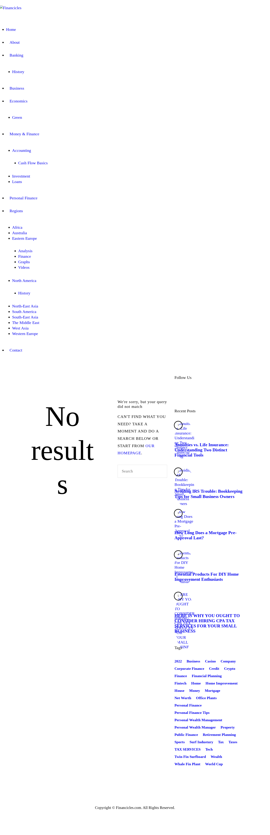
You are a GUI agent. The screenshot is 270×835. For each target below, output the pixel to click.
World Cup (214, 764)
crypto (229, 668)
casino (210, 661)
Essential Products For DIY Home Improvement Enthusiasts (206, 577)
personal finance (188, 705)
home (196, 683)
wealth (216, 757)
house (179, 691)
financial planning (207, 676)
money (194, 691)
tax (221, 742)
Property (228, 727)
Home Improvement (222, 683)
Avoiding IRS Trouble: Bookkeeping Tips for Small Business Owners (208, 494)
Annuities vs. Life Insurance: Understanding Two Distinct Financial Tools (201, 449)
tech (209, 749)
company (228, 661)
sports (179, 742)
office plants (206, 698)
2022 (178, 661)
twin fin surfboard (190, 757)
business (193, 661)
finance (180, 676)
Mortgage (212, 691)
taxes (232, 742)
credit (214, 668)
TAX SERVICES (187, 749)
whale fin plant (187, 764)
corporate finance (189, 668)
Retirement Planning (219, 735)
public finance (186, 735)
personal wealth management (198, 720)
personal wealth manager (195, 727)
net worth (182, 698)
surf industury (201, 742)
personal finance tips (192, 713)
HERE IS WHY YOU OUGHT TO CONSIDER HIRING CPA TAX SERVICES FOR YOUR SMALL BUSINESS (207, 623)
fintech (180, 683)
